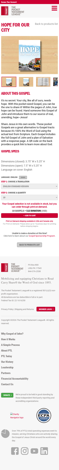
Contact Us (7, 384)
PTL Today (6, 356)
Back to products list (46, 23)
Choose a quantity (13, 192)
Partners (5, 373)
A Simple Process (10, 344)
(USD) (44, 210)
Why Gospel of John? (12, 333)
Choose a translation (15, 181)
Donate (6, 395)
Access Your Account (9, 2)
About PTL (6, 350)
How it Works (8, 339)
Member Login (45, 309)
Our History (7, 361)
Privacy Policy (7, 309)
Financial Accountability (14, 378)
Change (23, 177)
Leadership (7, 367)
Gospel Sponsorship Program (42, 236)
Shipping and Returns (24, 309)
